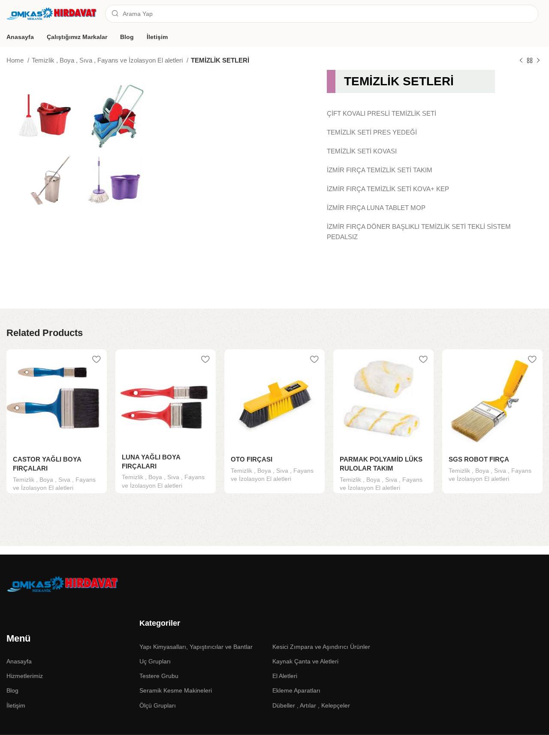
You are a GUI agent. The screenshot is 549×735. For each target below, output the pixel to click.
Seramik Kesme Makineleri (175, 690)
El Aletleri (284, 675)
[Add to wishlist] (96, 359)
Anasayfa (19, 661)
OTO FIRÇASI (251, 459)
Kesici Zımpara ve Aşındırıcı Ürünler (321, 646)
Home (15, 60)
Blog (12, 690)
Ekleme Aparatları (296, 690)
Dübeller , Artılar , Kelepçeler (311, 705)
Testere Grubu (158, 675)
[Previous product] (521, 61)
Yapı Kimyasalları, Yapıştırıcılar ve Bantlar (196, 646)
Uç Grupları (155, 661)
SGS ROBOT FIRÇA (479, 459)
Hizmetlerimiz (24, 675)
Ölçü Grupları (157, 705)
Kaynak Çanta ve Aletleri (305, 661)
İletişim (15, 705)
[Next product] (538, 61)
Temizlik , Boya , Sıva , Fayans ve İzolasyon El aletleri (108, 60)
